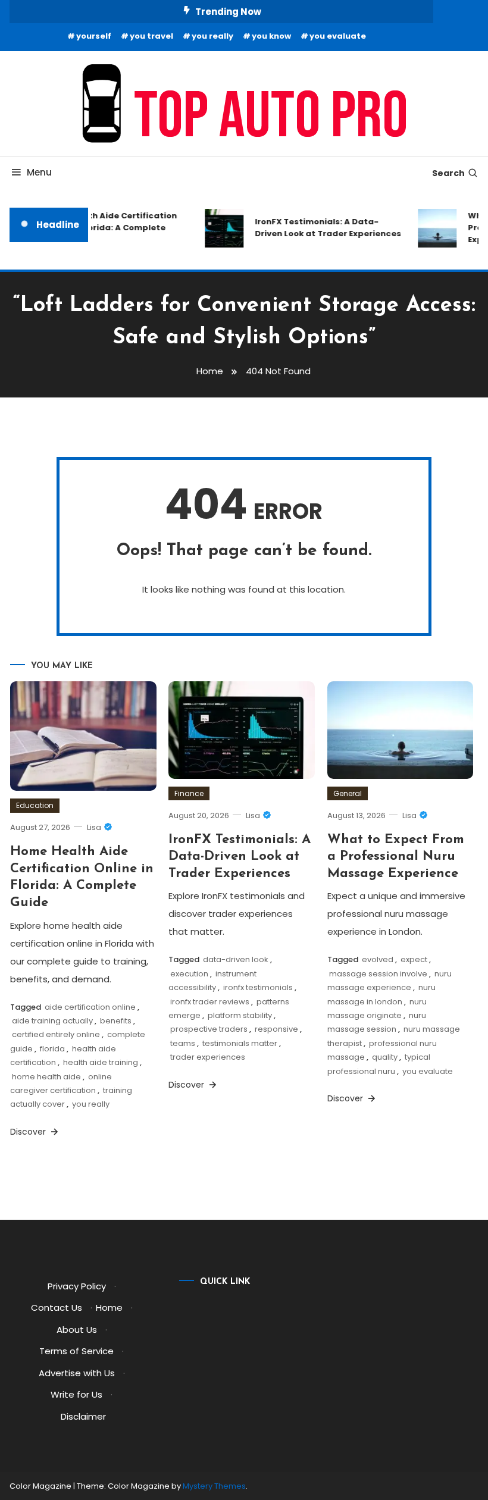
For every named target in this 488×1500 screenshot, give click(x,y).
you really (212, 36)
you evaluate (337, 36)
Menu (39, 172)
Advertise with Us (77, 1373)
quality (385, 1057)
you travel (151, 36)
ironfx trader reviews (209, 1001)
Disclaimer (83, 1416)
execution (189, 973)
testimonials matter (239, 1043)
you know (271, 36)
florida (52, 1048)
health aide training (100, 1062)
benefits (116, 1020)
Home (109, 1307)
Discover (29, 1132)
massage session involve (378, 973)
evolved (377, 959)
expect (414, 959)
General (347, 793)
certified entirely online (56, 1034)
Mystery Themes (214, 1486)
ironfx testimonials (258, 987)
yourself (93, 36)
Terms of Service (76, 1351)
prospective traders (209, 1029)
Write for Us (76, 1394)
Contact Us (56, 1307)
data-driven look (235, 959)
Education (35, 805)
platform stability (240, 1015)
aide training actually (52, 1020)
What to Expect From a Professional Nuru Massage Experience (395, 857)
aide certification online (90, 1007)
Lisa (94, 827)
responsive (276, 1029)
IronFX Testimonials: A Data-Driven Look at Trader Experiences (323, 227)
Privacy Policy (77, 1286)
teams (182, 1043)
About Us (77, 1329)
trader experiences (207, 1057)
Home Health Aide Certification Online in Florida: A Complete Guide (104, 227)
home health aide (46, 1076)
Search (448, 173)
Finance (189, 793)
